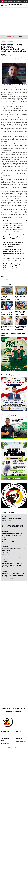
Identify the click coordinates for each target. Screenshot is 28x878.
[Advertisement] (14, 14)
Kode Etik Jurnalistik (20, 734)
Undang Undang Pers (6, 743)
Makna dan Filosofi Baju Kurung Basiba (13, 542)
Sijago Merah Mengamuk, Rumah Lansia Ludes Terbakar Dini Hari (13, 259)
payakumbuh (5, 531)
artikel (4, 516)
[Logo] (14, 721)
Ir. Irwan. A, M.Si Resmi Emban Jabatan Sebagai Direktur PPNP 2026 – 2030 (13, 526)
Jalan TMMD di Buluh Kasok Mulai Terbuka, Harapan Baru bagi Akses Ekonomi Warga (12, 565)
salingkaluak (15, 4)
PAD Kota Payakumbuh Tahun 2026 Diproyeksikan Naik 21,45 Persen (12, 534)
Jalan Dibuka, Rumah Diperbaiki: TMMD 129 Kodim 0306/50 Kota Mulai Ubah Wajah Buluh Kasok (13, 575)
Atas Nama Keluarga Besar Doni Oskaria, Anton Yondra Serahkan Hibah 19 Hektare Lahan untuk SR (7, 328)
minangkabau (5, 555)
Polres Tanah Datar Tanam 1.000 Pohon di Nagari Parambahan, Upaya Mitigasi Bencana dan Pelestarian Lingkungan (21, 313)
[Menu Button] (2, 5)
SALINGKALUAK (16, 747)
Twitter (17, 708)
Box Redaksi (4, 734)
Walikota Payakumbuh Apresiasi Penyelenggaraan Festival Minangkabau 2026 (13, 237)
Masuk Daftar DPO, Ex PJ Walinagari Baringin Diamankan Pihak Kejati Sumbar (20, 298)
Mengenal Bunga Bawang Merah (11, 518)
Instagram (7, 708)
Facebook (11, 711)
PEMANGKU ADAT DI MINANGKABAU (13, 557)
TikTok (24, 708)
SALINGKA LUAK (20, 37)
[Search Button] (25, 5)
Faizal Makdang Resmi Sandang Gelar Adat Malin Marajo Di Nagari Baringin (13, 244)
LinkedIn (19, 711)
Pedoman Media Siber (21, 741)
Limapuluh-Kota (6, 523)
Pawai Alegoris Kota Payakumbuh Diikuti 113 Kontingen (13, 549)
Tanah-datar (5, 279)
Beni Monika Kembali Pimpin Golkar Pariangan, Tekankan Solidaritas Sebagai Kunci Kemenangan (12, 267)
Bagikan (18, 58)
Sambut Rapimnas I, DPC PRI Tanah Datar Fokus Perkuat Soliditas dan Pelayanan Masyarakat (21, 328)
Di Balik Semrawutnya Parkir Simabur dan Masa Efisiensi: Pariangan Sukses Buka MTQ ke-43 (13, 252)
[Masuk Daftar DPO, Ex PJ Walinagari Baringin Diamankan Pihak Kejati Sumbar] (21, 290)
